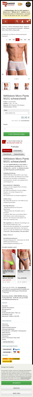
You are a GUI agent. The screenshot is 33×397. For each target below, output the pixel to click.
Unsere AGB (5, 325)
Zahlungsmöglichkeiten (8, 329)
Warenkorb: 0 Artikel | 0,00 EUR (10, 316)
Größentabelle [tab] (17, 150)
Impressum (5, 324)
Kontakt (4, 311)
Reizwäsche (5, 336)
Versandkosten (25, 120)
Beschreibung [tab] (7, 150)
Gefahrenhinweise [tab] (19, 154)
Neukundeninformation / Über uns (11, 312)
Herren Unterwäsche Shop (16, 26)
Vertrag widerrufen (8, 341)
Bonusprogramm (6, 309)
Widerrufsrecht (6, 332)
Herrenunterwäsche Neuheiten (14, 28)
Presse (4, 339)
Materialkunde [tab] (7, 154)
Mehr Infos (16, 393)
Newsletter (5, 306)
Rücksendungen (6, 334)
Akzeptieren (17, 383)
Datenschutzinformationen (9, 327)
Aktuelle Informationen (8, 307)
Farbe (5, 110)
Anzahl (5, 124)
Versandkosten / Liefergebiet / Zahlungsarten (14, 331)
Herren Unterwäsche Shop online (11, 337)
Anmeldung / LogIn (7, 314)
